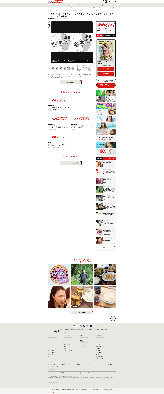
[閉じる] (115, 391)
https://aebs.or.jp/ (63, 332)
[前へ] (52, 42)
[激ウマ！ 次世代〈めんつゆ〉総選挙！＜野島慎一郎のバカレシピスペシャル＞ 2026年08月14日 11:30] (105, 297)
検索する (102, 1)
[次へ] (91, 42)
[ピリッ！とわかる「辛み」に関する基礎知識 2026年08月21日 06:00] (59, 297)
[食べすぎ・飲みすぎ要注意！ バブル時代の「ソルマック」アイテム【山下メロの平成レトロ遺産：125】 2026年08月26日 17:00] (59, 274)
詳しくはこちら (51, 392)
